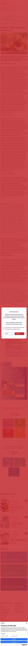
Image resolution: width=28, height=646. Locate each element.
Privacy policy (14, 636)
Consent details (4, 636)
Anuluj (6, 333)
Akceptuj (18, 333)
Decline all (14, 642)
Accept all (14, 639)
